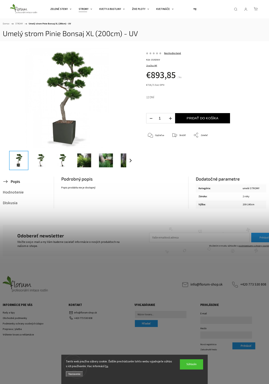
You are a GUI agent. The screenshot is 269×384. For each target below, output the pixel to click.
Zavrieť (248, 147)
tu (106, 366)
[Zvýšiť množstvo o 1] (170, 118)
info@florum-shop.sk (206, 284)
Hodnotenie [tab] (13, 192)
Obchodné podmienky (15, 318)
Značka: (151, 65)
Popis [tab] (15, 182)
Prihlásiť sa (246, 346)
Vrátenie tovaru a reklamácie (18, 335)
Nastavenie (74, 374)
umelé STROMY (251, 188)
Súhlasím (191, 364)
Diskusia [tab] (10, 203)
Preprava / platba (12, 329)
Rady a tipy (9, 313)
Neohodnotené (172, 53)
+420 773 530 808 (253, 284)
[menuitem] (60, 9)
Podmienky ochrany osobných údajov (23, 324)
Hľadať (146, 323)
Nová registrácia (208, 344)
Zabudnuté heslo (208, 349)
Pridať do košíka (202, 118)
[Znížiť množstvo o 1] (151, 118)
